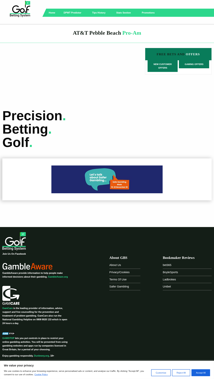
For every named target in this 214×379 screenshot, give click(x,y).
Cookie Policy (41, 374)
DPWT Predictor (73, 12)
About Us (115, 265)
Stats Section (123, 12)
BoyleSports (170, 272)
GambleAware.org (58, 276)
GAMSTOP (8, 338)
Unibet (167, 286)
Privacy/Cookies (119, 272)
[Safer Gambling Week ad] (107, 179)
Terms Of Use (118, 279)
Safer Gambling (119, 286)
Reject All (181, 372)
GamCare (7, 308)
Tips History (99, 12)
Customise (161, 372)
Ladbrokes (169, 279)
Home (52, 12)
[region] (107, 370)
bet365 (167, 265)
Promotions (148, 12)
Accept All (201, 372)
